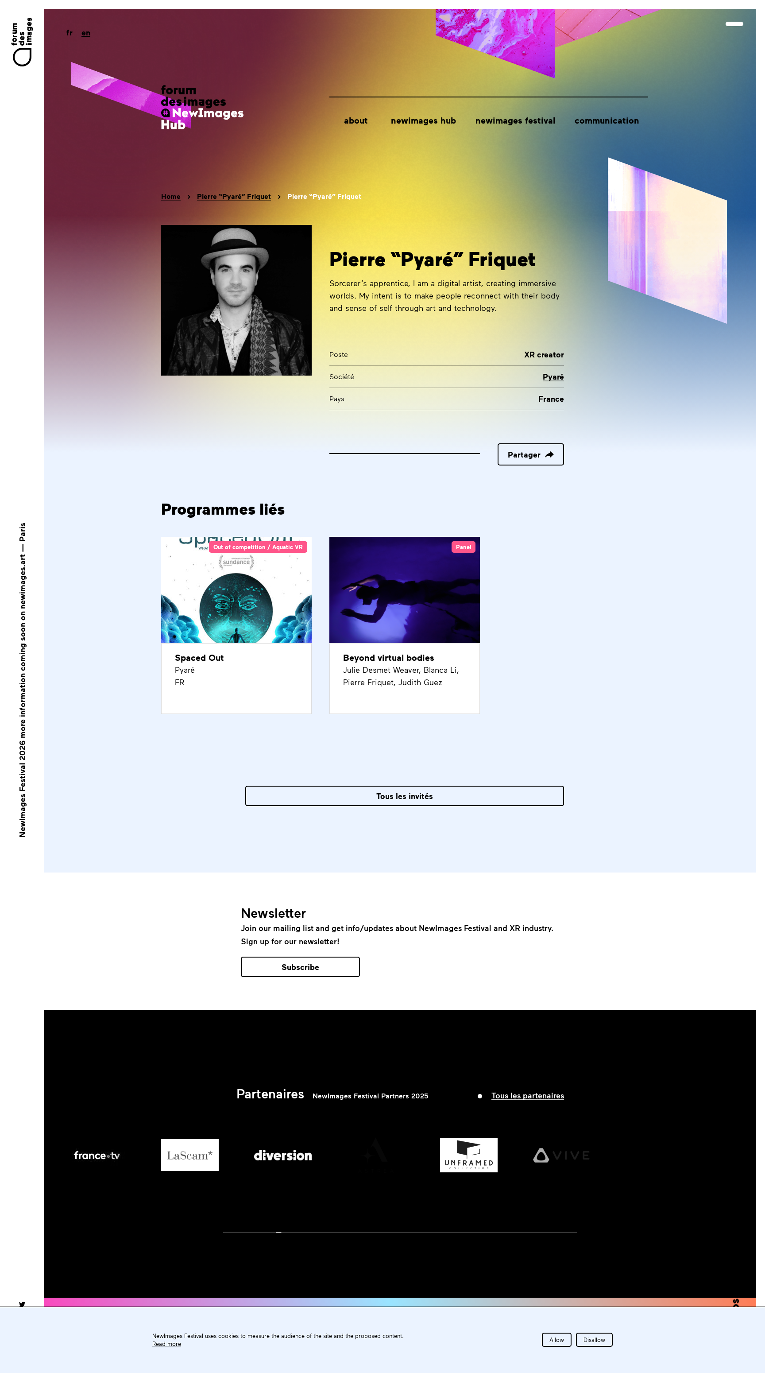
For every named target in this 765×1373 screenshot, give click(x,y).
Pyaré (553, 376)
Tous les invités (404, 796)
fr (69, 32)
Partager (524, 454)
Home (171, 196)
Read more (166, 1343)
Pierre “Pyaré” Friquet (234, 196)
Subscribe (300, 967)
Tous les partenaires (527, 1095)
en (85, 32)
